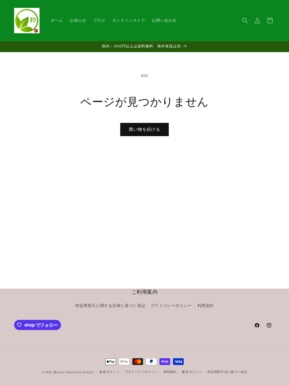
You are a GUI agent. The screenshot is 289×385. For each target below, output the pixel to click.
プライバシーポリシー (171, 305)
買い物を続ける (144, 129)
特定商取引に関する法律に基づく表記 (110, 305)
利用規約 (205, 305)
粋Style (58, 372)
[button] (245, 20)
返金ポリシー (109, 372)
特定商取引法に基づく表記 (227, 372)
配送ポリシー (192, 372)
